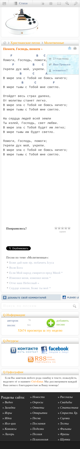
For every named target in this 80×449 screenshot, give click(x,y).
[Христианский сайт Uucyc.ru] (21, 36)
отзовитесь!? (60, 70)
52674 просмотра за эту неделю (40, 330)
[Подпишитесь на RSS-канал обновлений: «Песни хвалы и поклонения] (40, 363)
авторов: (12, 320)
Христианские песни (25, 42)
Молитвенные (54, 42)
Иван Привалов (61, 64)
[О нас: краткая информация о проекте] (42, 3)
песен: (11, 325)
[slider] (62, 228)
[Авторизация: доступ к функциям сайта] (75, 3)
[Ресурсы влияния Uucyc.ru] (4, 42)
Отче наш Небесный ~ (24, 283)
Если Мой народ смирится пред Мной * (36, 273)
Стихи (22, 3)
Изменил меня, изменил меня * (30, 278)
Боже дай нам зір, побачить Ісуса (31, 262)
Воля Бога (16, 268)
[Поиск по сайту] (67, 3)
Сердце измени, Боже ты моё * (30, 288)
